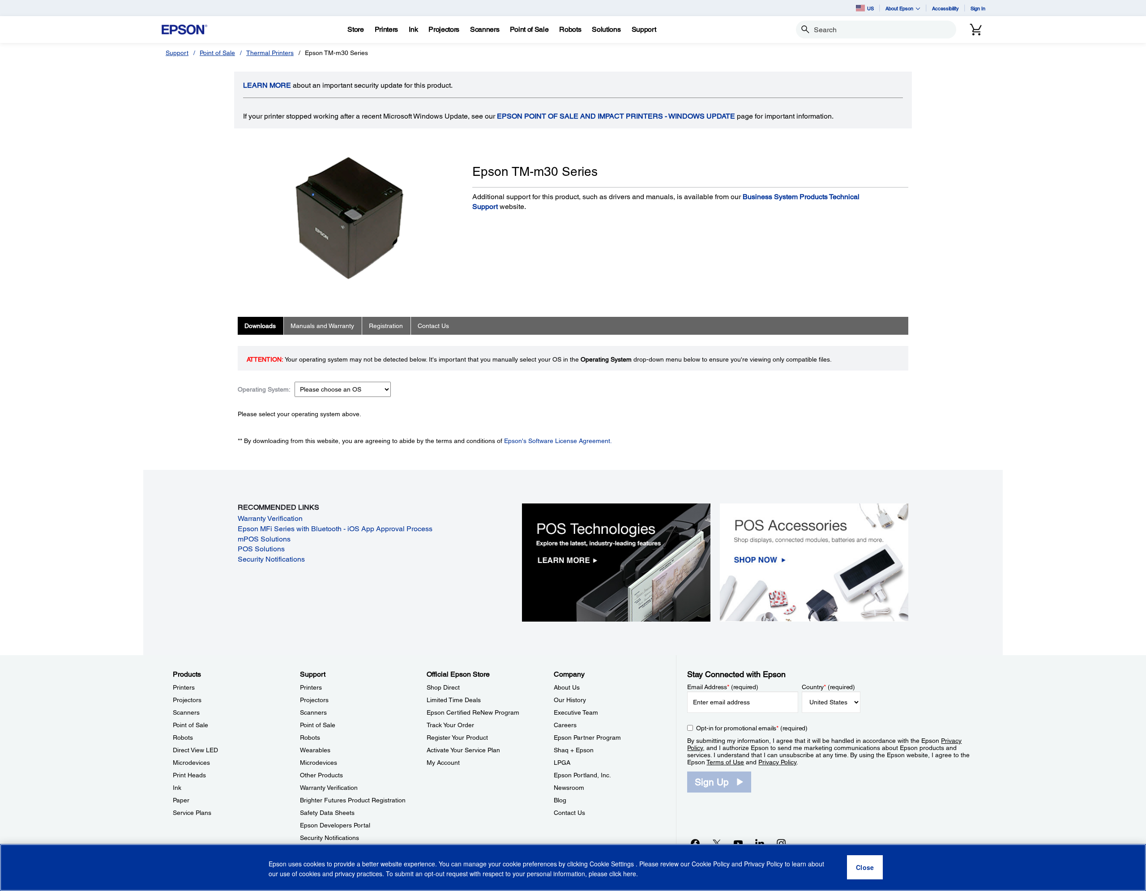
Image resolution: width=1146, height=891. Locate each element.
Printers (184, 687)
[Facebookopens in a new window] (695, 843)
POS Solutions (261, 549)
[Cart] (976, 29)
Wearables (315, 750)
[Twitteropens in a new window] (717, 843)
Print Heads (189, 775)
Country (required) (828, 687)
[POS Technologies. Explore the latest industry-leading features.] (616, 562)
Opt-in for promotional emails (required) (752, 728)
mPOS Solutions (264, 539)
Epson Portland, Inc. (582, 775)
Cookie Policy (711, 864)
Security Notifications (271, 559)
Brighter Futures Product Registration (353, 800)
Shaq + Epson (574, 750)
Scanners (186, 712)
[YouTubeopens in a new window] (738, 843)
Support (177, 52)
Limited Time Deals (454, 699)
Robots (183, 737)
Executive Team (576, 712)
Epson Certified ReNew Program (473, 712)
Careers (565, 725)
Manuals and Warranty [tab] (322, 325)
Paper (181, 800)
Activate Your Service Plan (463, 750)
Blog (560, 800)
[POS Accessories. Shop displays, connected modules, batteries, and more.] (814, 562)
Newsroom (569, 787)
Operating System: (264, 389)
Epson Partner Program (587, 737)
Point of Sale (217, 52)
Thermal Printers (270, 52)
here (629, 873)
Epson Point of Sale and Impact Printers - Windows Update (616, 116)
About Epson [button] (899, 8)
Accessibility (945, 8)
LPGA (562, 762)
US (870, 8)
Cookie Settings (613, 864)
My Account (443, 762)
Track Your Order (450, 725)
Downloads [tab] (260, 325)
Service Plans (192, 812)
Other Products (321, 775)
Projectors (187, 699)
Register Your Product (457, 737)
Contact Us (569, 812)
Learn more (267, 85)
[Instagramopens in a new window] (781, 843)
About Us (567, 687)
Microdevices (191, 762)
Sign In (978, 8)
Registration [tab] (386, 325)
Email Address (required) (722, 687)
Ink (177, 787)
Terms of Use (725, 762)
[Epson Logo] (184, 29)
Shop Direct (443, 687)
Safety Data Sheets (327, 812)
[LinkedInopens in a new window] (760, 843)
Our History (570, 699)
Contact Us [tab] (433, 325)
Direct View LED (195, 750)
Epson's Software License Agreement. (558, 440)
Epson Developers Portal (335, 825)
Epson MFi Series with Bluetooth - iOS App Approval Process (335, 528)
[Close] (865, 868)
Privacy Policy (777, 762)
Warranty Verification (270, 518)
